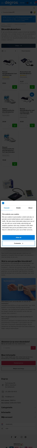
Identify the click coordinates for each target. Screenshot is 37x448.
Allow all (18, 237)
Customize (17, 243)
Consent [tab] (6, 208)
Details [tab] (18, 208)
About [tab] (30, 208)
